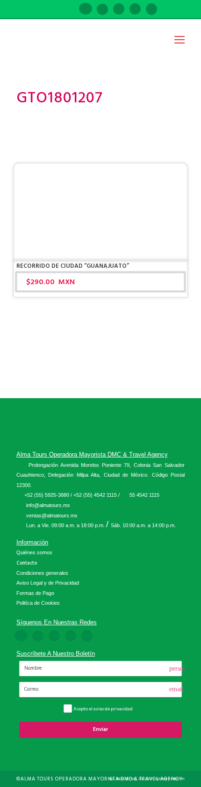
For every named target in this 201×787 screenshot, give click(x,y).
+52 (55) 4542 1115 (95, 495)
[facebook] (85, 9)
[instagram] (151, 9)
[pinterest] (118, 9)
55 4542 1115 (144, 495)
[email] (68, 9)
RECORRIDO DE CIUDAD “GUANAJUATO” (72, 266)
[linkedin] (102, 9)
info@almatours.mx (48, 505)
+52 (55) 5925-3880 (46, 495)
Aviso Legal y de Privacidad (47, 583)
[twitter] (135, 9)
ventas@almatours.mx (52, 515)
